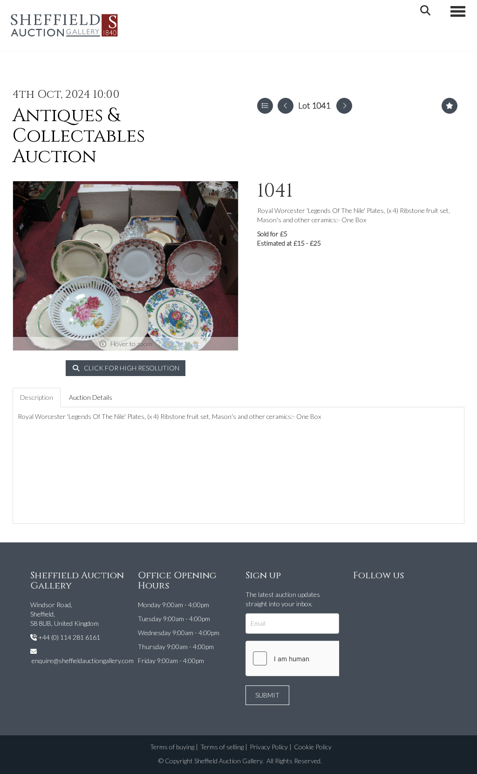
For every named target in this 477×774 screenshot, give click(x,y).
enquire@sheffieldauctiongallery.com (83, 660)
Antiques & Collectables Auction (79, 136)
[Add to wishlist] (449, 106)
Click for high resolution (130, 368)
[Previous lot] (285, 106)
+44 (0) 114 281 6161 (69, 637)
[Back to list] (265, 106)
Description (36, 397)
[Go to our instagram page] (381, 596)
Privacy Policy (269, 747)
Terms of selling (222, 747)
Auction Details (90, 397)
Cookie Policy (313, 747)
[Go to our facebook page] (362, 596)
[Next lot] (344, 106)
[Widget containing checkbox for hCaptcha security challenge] (315, 658)
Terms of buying (172, 747)
